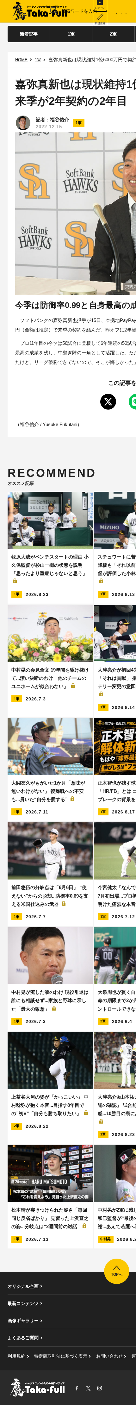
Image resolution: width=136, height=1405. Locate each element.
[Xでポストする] (108, 402)
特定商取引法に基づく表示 (60, 1356)
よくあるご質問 (23, 1337)
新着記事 (29, 34)
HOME (21, 59)
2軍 (113, 34)
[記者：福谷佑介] (23, 123)
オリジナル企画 (23, 1286)
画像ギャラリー (23, 1320)
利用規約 (16, 1356)
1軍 (71, 34)
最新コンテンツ (23, 1303)
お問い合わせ (109, 1356)
